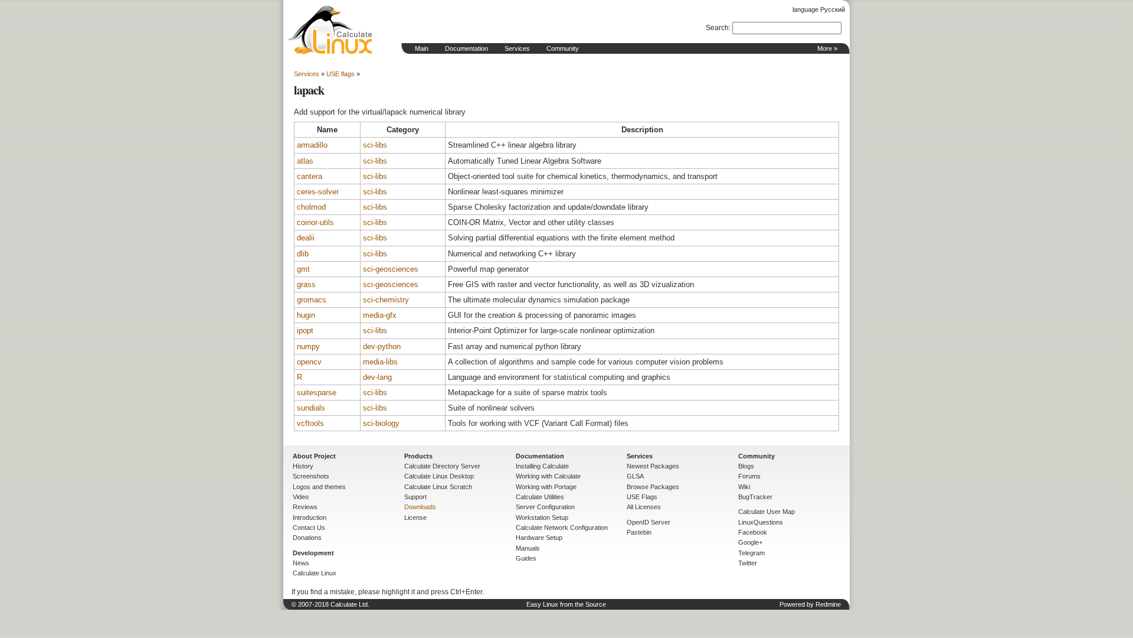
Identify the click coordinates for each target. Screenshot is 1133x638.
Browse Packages (653, 486)
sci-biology (381, 423)
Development (313, 552)
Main (421, 48)
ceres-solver (318, 191)
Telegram (751, 552)
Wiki (744, 486)
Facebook (752, 532)
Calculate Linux (314, 573)
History (303, 466)
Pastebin (639, 532)
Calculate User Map (766, 511)
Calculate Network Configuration (562, 527)
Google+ (750, 542)
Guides (526, 558)
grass (306, 284)
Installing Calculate (542, 466)
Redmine (828, 604)
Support (415, 496)
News (301, 563)
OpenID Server (648, 522)
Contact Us (309, 527)
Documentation (466, 48)
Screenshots (311, 476)
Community (562, 48)
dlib (303, 253)
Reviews (305, 506)
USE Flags (642, 496)
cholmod (311, 207)
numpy (308, 346)
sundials (311, 407)
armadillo (312, 145)
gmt (303, 269)
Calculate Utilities (540, 496)
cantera (309, 176)
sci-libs (375, 145)
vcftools (310, 423)
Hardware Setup (539, 537)
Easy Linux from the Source (566, 604)
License (415, 517)
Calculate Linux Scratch (438, 486)
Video (301, 496)
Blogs (746, 466)
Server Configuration (545, 506)
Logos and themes (319, 486)
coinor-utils (315, 222)
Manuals (528, 548)
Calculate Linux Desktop (439, 476)
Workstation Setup (542, 517)
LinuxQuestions (760, 522)
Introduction (309, 517)
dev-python (382, 346)
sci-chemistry (386, 299)
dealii (306, 237)
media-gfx (380, 315)
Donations (307, 537)
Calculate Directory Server (442, 466)
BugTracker (755, 496)
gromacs (311, 299)
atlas (305, 161)
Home (330, 30)
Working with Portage (546, 486)
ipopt (305, 330)
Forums (749, 476)
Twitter (747, 563)
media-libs (380, 361)
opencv (309, 361)
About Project (314, 456)
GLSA (635, 476)
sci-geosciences (390, 269)
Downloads (420, 506)
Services (517, 48)
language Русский (819, 9)
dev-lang (377, 377)
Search (717, 28)
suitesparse (316, 392)
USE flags (340, 73)
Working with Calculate (548, 476)
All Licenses (644, 506)
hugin (306, 315)
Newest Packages (653, 466)
